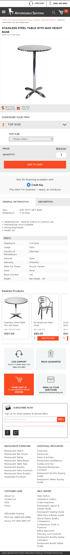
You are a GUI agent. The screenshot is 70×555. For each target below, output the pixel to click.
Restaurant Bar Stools (16, 454)
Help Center (43, 496)
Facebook (7, 433)
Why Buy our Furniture (49, 534)
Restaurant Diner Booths (17, 474)
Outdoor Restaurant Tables (44, 20)
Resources (42, 454)
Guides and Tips (45, 464)
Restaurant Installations (49, 461)
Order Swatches (45, 503)
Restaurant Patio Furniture (18, 470)
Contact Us (10, 499)
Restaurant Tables (13, 457)
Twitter (16, 433)
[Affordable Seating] (26, 10)
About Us (9, 496)
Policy (7, 506)
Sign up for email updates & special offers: (26, 414)
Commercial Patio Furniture (20, 20)
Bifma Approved (45, 531)
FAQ (6, 503)
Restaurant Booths (14, 467)
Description (45, 202)
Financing (42, 451)
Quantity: (9, 154)
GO (60, 419)
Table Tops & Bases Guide (50, 515)
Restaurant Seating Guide (50, 512)
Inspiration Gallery (46, 499)
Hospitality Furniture (15, 477)
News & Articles (45, 457)
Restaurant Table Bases (16, 461)
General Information (15, 202)
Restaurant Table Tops (16, 464)
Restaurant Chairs (13, 451)
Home (4, 20)
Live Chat (39, 3)
